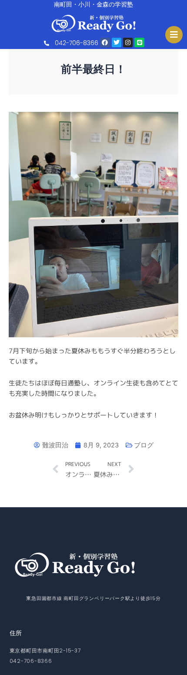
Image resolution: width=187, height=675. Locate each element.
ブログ (144, 445)
